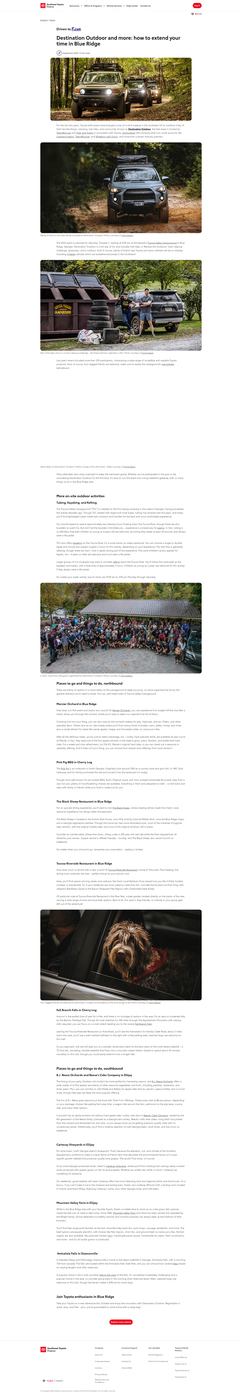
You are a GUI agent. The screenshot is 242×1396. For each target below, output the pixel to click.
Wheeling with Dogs (106, 136)
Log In (197, 5)
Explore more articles (121, 1321)
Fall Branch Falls (143, 1023)
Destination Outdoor (139, 128)
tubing (160, 527)
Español (59, 1380)
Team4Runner (63, 132)
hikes (175, 1263)
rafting (116, 561)
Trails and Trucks (84, 132)
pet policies (168, 364)
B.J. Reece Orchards (162, 1081)
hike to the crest (107, 1274)
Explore (44, 20)
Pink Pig (65, 768)
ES (200, 13)
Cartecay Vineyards (116, 1165)
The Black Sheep (121, 807)
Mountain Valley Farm (124, 1212)
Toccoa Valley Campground (162, 242)
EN (196, 13)
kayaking (77, 542)
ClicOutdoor (128, 132)
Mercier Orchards (121, 710)
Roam (52, 20)
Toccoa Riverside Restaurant (123, 869)
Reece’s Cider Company (155, 1115)
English (50, 1380)
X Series (71, 254)
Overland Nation (65, 136)
